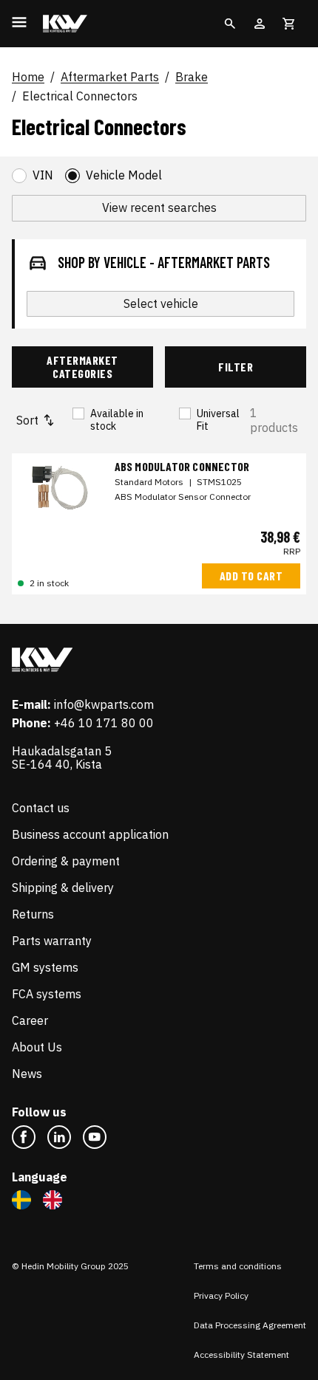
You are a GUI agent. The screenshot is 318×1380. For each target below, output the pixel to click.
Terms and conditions (238, 1265)
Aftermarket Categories (82, 366)
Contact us (41, 807)
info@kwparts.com (104, 704)
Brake (191, 77)
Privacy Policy (221, 1295)
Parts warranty (52, 940)
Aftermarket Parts (110, 77)
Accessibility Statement (241, 1354)
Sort (27, 420)
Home (28, 77)
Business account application (90, 834)
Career (30, 1020)
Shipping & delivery (63, 887)
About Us (37, 1047)
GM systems (45, 967)
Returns (33, 914)
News (27, 1073)
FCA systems (46, 993)
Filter (235, 367)
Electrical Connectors (80, 96)
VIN (43, 175)
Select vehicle (161, 303)
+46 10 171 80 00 (104, 722)
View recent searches (159, 207)
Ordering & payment (66, 861)
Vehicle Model (124, 175)
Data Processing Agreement (250, 1325)
